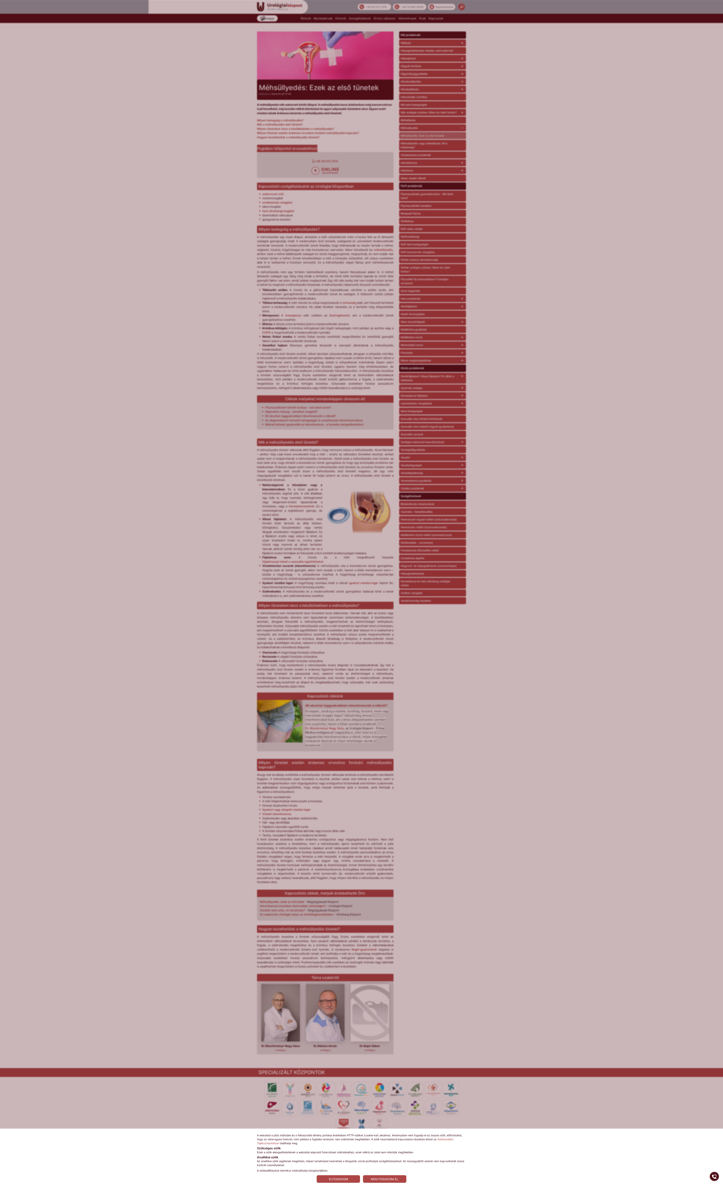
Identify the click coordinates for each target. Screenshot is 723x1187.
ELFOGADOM (338, 1179)
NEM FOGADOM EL (384, 1179)
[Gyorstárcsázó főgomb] (714, 1176)
